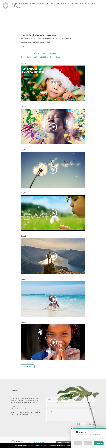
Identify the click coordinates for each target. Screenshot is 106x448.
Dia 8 (22, 53)
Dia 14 (56, 53)
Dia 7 (52, 50)
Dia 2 (27, 50)
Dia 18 (41, 57)
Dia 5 (42, 50)
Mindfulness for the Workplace (24, 3)
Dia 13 (51, 53)
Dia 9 (27, 53)
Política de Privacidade (38, 442)
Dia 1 (22, 50)
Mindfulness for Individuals (45, 3)
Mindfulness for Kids (63, 3)
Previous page (28, 366)
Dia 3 (32, 50)
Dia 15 (23, 57)
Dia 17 (35, 57)
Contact (94, 3)
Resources (75, 3)
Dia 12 (45, 53)
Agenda (87, 3)
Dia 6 (47, 50)
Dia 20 (52, 57)
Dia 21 (58, 57)
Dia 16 (29, 57)
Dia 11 (39, 53)
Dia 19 (46, 57)
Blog (81, 3)
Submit (91, 424)
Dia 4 (37, 50)
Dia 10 (33, 53)
